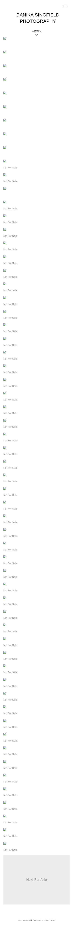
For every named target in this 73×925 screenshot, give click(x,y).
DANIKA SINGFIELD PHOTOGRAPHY (37, 18)
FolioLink (36, 920)
